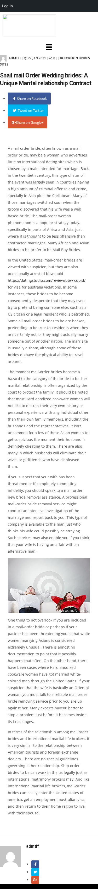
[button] (49, 47)
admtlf (14, 58)
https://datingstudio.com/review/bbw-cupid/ (46, 280)
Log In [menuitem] (7, 6)
